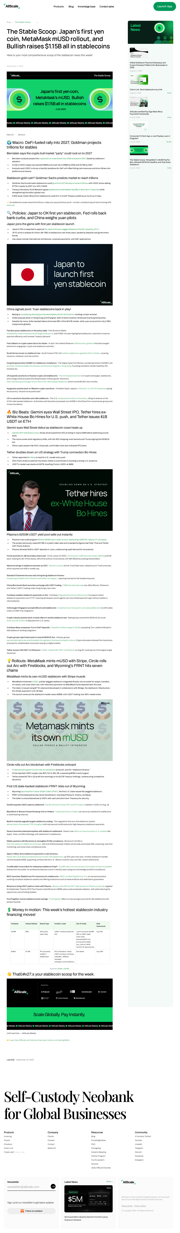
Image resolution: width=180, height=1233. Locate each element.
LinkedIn (138, 1144)
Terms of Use (127, 1206)
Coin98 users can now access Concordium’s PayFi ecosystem (85, 867)
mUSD (35, 682)
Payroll (7, 1140)
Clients (51, 1136)
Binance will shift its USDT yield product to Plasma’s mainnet (78, 886)
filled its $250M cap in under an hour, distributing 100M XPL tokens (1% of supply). (72, 540)
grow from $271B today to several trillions (70, 183)
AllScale (10, 205)
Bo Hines (32, 457)
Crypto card (14, 1152)
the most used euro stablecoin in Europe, (24, 844)
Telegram (139, 1148)
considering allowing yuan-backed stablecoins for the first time (47, 314)
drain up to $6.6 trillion (16, 621)
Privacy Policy (140, 1206)
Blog (71, 6)
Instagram (139, 1160)
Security (94, 1164)
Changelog (96, 1148)
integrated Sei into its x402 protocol (73, 595)
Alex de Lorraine (56, 566)
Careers (51, 1140)
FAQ (93, 1144)
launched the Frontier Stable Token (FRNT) (39, 791)
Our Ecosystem (97, 1160)
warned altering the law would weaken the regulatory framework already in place (41, 640)
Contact (51, 1144)
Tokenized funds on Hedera (66, 812)
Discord (138, 1152)
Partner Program (98, 1156)
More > (110, 1181)
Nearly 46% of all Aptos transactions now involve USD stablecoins (35, 857)
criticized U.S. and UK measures (91, 388)
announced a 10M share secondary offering (86, 556)
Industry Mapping (98, 1152)
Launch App (164, 6)
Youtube (138, 1140)
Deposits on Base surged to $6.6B (65, 627)
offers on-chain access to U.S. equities (90, 831)
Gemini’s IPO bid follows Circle (25, 433)
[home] (12, 6)
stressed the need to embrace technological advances (30, 333)
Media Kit (52, 1148)
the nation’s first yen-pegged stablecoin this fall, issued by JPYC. (71, 229)
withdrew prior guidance (83, 343)
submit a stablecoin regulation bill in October (81, 353)
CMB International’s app (73, 585)
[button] (58, 6)
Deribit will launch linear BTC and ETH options (65, 805)
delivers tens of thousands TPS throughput (25, 824)
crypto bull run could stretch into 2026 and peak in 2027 (62, 158)
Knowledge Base (98, 1140)
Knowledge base (86, 6)
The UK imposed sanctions (70, 376)
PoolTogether (55, 899)
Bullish (60, 969)
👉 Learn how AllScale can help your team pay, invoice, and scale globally (38, 1040)
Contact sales (107, 6)
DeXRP (66, 969)
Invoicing (8, 1136)
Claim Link (8, 1148)
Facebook (139, 1156)
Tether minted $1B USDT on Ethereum (58, 650)
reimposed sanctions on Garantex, (72, 398)
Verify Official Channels (101, 1168)
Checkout (8, 1144)
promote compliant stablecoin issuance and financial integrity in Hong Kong (39, 366)
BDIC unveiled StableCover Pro (73, 876)
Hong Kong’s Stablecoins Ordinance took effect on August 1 (32, 578)
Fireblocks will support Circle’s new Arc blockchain (33, 770)
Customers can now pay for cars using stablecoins (79, 608)
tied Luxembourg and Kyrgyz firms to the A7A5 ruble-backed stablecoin (37, 382)
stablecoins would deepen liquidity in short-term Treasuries (74, 190)
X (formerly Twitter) (143, 1136)
